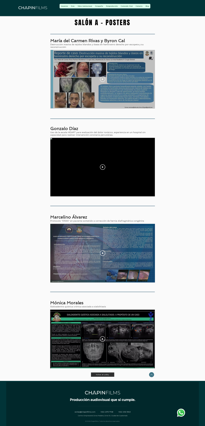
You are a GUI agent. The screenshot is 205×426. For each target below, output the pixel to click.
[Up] (151, 374)
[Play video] (102, 79)
